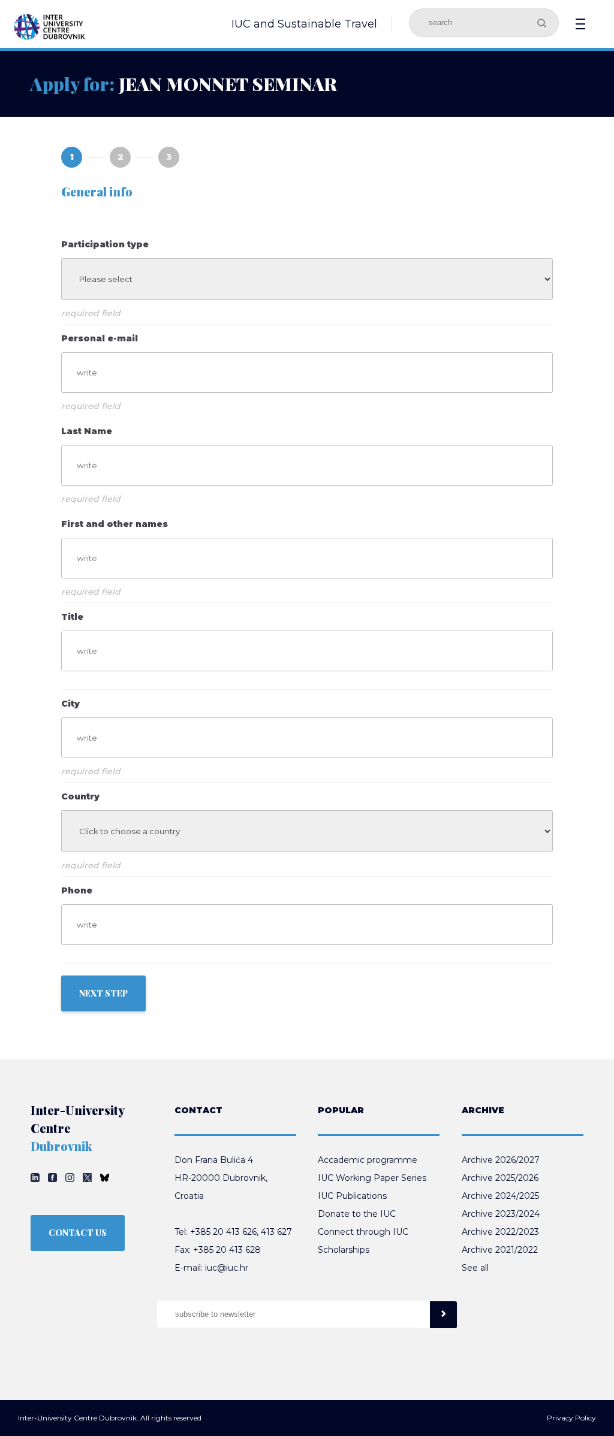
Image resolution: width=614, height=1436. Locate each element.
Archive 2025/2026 (500, 1178)
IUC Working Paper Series (372, 1178)
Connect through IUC (363, 1231)
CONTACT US (78, 1232)
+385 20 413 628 (227, 1249)
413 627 (276, 1231)
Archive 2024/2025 (500, 1195)
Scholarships (343, 1249)
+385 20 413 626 (223, 1231)
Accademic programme (367, 1160)
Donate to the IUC (357, 1213)
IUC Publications (352, 1195)
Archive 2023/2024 (501, 1213)
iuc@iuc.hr (226, 1267)
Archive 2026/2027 (501, 1160)
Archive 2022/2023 (500, 1231)
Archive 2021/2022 (500, 1249)
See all (475, 1267)
